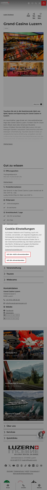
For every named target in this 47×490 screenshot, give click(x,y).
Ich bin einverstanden (15, 260)
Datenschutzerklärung (13, 250)
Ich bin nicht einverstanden (18, 254)
